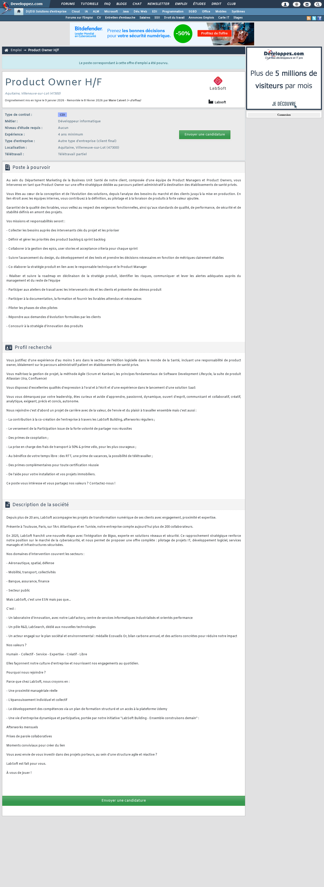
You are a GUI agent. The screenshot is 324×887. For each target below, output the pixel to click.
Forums (67, 4)
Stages (238, 17)
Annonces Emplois (201, 17)
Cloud (76, 11)
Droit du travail (174, 17)
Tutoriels (89, 4)
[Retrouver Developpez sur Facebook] (319, 18)
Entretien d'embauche (120, 17)
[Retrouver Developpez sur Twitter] (314, 18)
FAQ (107, 4)
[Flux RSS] (309, 18)
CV (99, 17)
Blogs (121, 4)
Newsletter (158, 4)
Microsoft (111, 11)
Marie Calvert (117, 100)
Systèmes (238, 11)
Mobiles (221, 11)
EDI (154, 11)
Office (206, 11)
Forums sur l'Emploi (79, 17)
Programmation (173, 11)
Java (126, 11)
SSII (157, 17)
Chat (137, 4)
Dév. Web (140, 11)
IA (86, 11)
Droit (216, 4)
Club (231, 4)
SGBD (193, 11)
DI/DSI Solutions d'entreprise (46, 11)
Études (199, 4)
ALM (96, 11)
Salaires (144, 17)
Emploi (180, 4)
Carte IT (223, 17)
